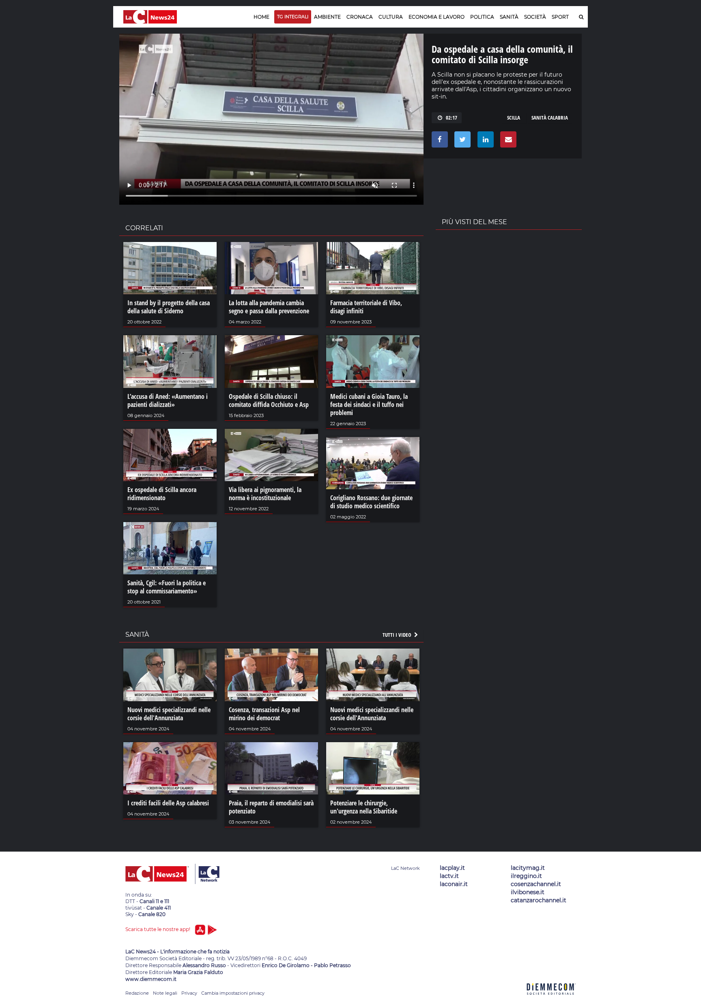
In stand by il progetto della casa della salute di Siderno (168, 306)
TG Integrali (292, 16)
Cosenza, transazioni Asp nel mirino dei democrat (264, 713)
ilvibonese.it (527, 892)
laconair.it (454, 884)
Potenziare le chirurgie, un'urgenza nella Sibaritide (363, 807)
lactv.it (449, 876)
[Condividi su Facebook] (438, 141)
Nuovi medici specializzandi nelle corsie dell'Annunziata (169, 713)
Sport (560, 17)
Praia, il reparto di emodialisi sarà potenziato (271, 807)
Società (535, 17)
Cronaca (359, 17)
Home (261, 17)
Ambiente (327, 17)
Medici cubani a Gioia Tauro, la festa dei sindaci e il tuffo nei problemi (369, 404)
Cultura (390, 17)
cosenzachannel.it (536, 884)
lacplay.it (452, 867)
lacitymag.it (528, 867)
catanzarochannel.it (538, 900)
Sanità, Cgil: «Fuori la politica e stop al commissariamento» (166, 586)
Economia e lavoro (436, 17)
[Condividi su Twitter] (461, 141)
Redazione (137, 993)
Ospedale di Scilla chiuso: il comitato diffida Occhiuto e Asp (269, 400)
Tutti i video (398, 634)
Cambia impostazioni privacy (232, 993)
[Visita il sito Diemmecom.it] (551, 999)
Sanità (509, 17)
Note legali (165, 993)
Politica (482, 17)
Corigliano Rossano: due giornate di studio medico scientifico (371, 501)
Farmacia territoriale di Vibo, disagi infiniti (366, 306)
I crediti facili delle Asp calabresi (168, 802)
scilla (513, 117)
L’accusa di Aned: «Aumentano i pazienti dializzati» (167, 400)
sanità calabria (549, 117)
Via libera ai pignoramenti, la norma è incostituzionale (265, 493)
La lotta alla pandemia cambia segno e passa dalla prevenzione (269, 306)
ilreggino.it (526, 876)
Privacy (189, 993)
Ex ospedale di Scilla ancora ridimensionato (161, 493)
